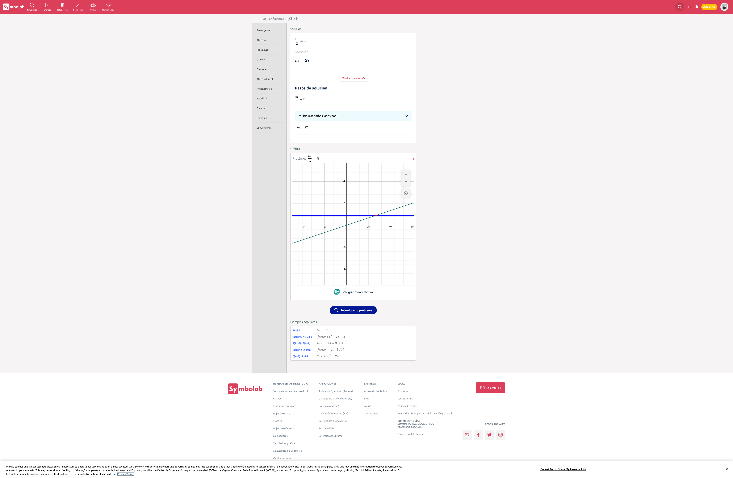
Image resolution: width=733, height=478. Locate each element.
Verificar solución (282, 458)
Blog (366, 398)
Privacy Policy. (125, 474)
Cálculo (261, 59)
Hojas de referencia (284, 428)
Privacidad (403, 391)
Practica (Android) (329, 406)
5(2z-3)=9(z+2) (301, 343)
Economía (262, 118)
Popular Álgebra (272, 18)
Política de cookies (407, 406)
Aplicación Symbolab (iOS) (333, 413)
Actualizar (709, 7)
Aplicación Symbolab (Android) (336, 391)
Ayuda (367, 406)
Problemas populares (285, 406)
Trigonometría (264, 88)
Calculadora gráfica (284, 443)
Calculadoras (280, 435)
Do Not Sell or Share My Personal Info (563, 469)
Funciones (262, 69)
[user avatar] (724, 7)
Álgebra (261, 40)
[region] (366, 469)
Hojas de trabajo (282, 413)
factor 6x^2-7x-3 (302, 336)
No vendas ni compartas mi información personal (424, 413)
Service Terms (405, 398)
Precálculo (262, 49)
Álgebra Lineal (265, 79)
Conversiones (264, 127)
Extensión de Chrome (330, 435)
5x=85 (296, 330)
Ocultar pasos (351, 78)
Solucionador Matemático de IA (290, 391)
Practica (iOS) (326, 428)
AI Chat (277, 398)
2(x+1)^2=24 (300, 356)
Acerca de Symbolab (375, 391)
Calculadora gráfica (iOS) (333, 421)
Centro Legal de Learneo (411, 434)
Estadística (263, 98)
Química (261, 108)
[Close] (727, 469)
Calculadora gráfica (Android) (335, 398)
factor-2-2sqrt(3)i (302, 349)
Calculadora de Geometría (287, 450)
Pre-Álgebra (263, 30)
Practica (277, 421)
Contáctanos (371, 413)
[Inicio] (245, 388)
